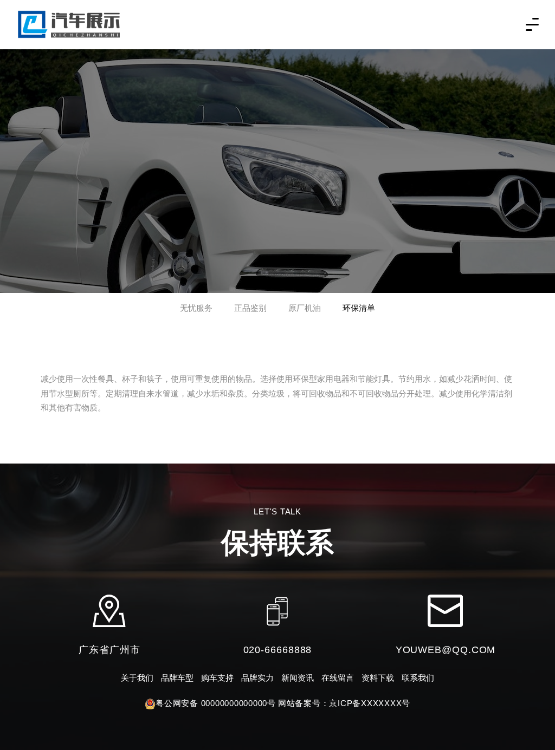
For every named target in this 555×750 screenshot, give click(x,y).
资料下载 (378, 677)
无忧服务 (196, 307)
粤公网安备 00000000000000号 (216, 703)
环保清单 (359, 307)
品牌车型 (177, 677)
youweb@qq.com (446, 649)
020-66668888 (277, 649)
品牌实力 (257, 677)
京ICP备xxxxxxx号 (369, 703)
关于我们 (137, 677)
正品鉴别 (250, 307)
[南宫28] (70, 23)
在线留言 (337, 677)
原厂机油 (304, 307)
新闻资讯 (297, 677)
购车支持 (217, 677)
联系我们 (418, 677)
